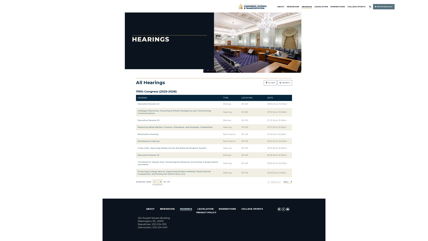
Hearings (307, 7)
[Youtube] (287, 209)
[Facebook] (279, 209)
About (280, 7)
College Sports (357, 7)
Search (286, 82)
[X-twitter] (283, 209)
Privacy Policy (206, 212)
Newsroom (293, 7)
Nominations (337, 7)
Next (286, 182)
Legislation (321, 7)
